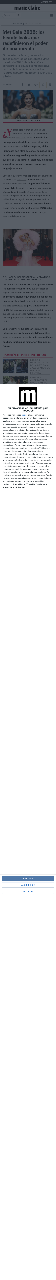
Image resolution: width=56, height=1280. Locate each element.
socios (24, 415)
